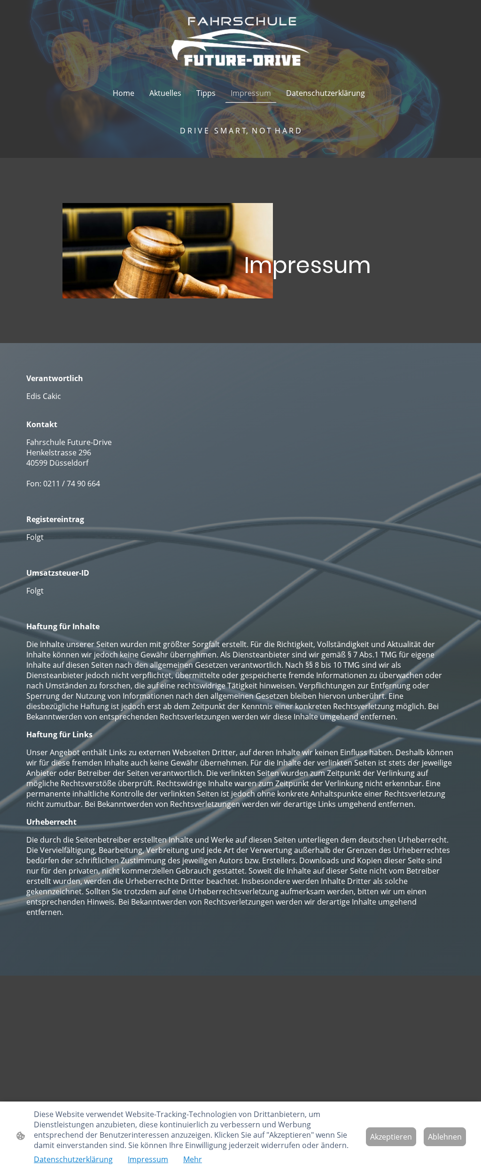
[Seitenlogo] (240, 41)
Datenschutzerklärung (73, 1159)
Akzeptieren (391, 1137)
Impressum (148, 1159)
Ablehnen (445, 1137)
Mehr (192, 1159)
